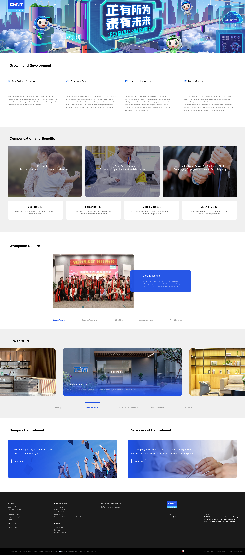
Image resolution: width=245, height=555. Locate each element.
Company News (12, 527)
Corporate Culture (136, 49)
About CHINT (57, 49)
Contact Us (114, 5)
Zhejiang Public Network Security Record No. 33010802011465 (78, 551)
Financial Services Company (236, 551)
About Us (39, 5)
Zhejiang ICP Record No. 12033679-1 (49, 551)
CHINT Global (58, 514)
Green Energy (58, 507)
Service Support (59, 527)
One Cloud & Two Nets (83, 49)
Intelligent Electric (59, 509)
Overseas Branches (60, 532)
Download (57, 530)
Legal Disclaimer (208, 551)
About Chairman (110, 49)
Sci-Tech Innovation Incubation (78, 5)
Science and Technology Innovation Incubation (68, 517)
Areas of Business (55, 5)
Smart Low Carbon (60, 512)
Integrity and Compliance (164, 49)
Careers (189, 49)
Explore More (18, 461)
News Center (99, 5)
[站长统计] (183, 551)
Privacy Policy (221, 551)
